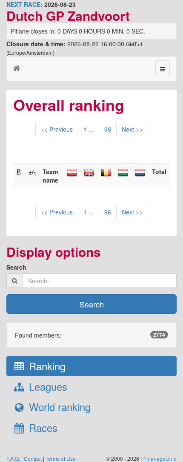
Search (16, 267)
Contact (33, 458)
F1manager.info (158, 458)
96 (107, 129)
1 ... (88, 129)
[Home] (17, 67)
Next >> (132, 129)
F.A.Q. (13, 458)
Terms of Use (61, 458)
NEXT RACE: (24, 4)
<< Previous (57, 129)
